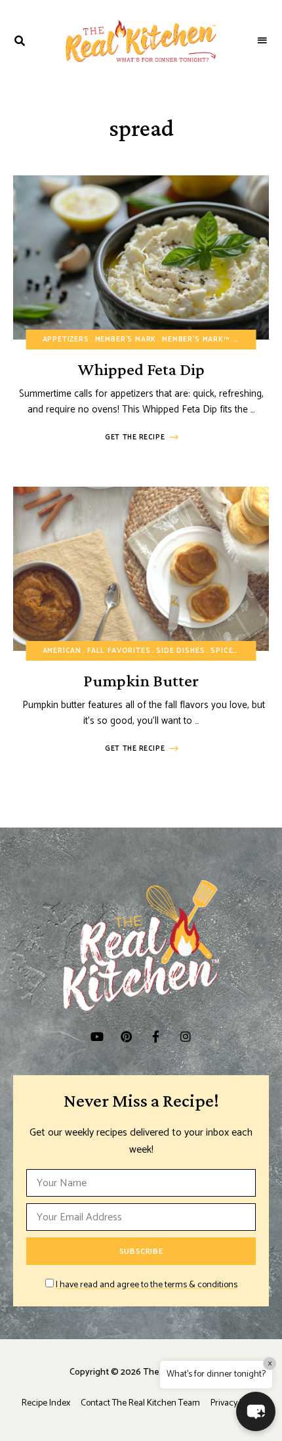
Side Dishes (180, 651)
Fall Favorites (119, 651)
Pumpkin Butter (141, 680)
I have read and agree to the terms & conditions (146, 1285)
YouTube (96, 1036)
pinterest (126, 1036)
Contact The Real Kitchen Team (140, 1403)
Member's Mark (126, 339)
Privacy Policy (236, 1403)
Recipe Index (46, 1403)
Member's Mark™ (196, 339)
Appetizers (66, 339)
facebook (156, 1036)
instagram (185, 1036)
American (62, 651)
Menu (262, 41)
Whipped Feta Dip (141, 369)
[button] (255, 1411)
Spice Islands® (243, 651)
